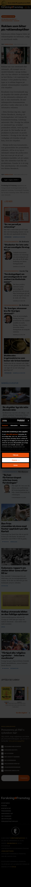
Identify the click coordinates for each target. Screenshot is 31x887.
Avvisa (15, 465)
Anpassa (14, 460)
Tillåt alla (15, 455)
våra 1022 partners (12, 434)
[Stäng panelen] (28, 420)
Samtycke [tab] (5, 425)
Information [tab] (14, 425)
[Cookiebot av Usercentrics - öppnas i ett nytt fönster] (18, 420)
